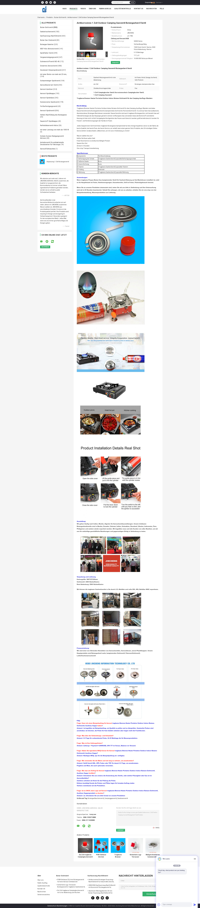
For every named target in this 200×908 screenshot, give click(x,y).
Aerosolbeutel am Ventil (49, 85)
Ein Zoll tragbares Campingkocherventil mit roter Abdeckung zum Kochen (85, 856)
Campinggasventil (111, 798)
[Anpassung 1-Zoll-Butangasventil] (42, 161)
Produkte (73, 8)
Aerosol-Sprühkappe (47, 93)
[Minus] (195, 859)
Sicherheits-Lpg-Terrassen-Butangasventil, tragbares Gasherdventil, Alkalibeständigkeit (135, 856)
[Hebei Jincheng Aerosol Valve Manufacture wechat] (53, 241)
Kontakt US (138, 8)
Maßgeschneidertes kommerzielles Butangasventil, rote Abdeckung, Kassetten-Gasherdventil (153, 856)
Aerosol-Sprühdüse (47, 98)
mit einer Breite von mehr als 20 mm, (53, 74)
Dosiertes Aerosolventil (48, 66)
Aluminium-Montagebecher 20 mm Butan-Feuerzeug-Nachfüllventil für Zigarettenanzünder (100, 892)
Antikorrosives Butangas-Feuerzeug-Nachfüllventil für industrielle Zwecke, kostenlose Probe (101, 881)
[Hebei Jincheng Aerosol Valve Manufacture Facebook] (42, 2)
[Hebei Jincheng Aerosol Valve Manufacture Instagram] (55, 2)
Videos (83, 8)
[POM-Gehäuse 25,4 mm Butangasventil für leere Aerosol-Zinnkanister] (101, 845)
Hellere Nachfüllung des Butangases (53, 115)
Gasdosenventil (122, 798)
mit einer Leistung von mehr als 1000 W (54, 130)
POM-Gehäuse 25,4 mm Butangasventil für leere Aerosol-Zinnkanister (101, 856)
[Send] (194, 904)
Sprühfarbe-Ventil (46, 53)
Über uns (92, 8)
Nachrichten (151, 8)
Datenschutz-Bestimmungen (57, 906)
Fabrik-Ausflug (105, 8)
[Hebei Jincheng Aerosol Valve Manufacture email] (42, 241)
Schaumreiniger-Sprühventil (50, 81)
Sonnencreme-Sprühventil (49, 102)
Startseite (41, 17)
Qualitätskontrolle (122, 8)
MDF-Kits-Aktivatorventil (49, 49)
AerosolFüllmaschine (47, 149)
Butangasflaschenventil (96, 798)
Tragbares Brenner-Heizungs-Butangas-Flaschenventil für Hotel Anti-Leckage (118, 856)
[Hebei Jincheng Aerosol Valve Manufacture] (44, 9)
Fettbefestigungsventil (48, 106)
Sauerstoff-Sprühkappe (49, 121)
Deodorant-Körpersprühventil (50, 70)
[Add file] (158, 904)
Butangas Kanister (46, 44)
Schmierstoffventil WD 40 (49, 61)
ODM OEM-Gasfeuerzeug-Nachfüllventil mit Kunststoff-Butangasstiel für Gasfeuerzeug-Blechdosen (102, 886)
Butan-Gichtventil (60, 17)
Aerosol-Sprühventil (47, 111)
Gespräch (148, 2)
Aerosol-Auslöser (46, 89)
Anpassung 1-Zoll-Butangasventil (58, 161)
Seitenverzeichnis (44, 894)
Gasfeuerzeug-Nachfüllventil (50, 36)
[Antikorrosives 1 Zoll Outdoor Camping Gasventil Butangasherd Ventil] (91, 39)
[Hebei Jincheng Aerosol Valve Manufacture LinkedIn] (46, 2)
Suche (132, 2)
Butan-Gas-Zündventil (48, 40)
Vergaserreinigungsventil (49, 57)
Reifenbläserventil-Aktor (49, 125)
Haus (64, 8)
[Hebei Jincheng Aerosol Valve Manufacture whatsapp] (48, 241)
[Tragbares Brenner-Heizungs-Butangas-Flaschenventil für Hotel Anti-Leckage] (118, 845)
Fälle (162, 8)
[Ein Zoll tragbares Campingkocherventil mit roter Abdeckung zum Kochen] (85, 845)
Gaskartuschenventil (47, 32)
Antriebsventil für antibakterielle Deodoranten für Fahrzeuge (52, 143)
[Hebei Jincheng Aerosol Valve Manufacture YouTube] (50, 2)
